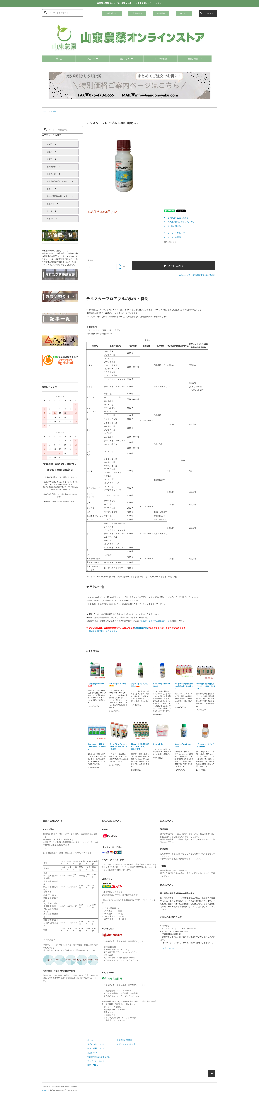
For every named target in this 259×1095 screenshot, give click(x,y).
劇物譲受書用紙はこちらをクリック (104, 631)
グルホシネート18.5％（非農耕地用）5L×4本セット (97, 746)
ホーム (59, 59)
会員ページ (137, 13)
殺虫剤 (53, 111)
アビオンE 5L (158, 744)
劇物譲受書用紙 (141, 628)
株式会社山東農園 (124, 1040)
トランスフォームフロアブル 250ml (205, 745)
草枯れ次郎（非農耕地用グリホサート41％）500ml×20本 (140, 746)
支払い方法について (95, 1044)
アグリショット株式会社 (127, 1044)
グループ (91, 59)
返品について (184, 275)
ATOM (95, 1065)
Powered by (45, 1090)
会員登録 (161, 13)
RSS (89, 1065)
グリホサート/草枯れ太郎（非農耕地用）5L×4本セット (184, 686)
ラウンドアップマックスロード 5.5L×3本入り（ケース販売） (118, 746)
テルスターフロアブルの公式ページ (154, 621)
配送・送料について (95, 1048)
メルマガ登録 (161, 59)
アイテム (208, 13)
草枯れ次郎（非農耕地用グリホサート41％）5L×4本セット (205, 686)
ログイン (184, 13)
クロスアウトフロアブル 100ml (162, 685)
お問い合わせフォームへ (173, 948)
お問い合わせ (111, 13)
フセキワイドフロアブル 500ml (140, 685)
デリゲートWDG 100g (117, 684)
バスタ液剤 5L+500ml (96, 684)
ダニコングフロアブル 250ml (183, 745)
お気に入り (172, 242)
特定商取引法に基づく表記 (203, 275)
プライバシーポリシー (96, 1061)
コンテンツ (125, 59)
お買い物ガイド (195, 59)
